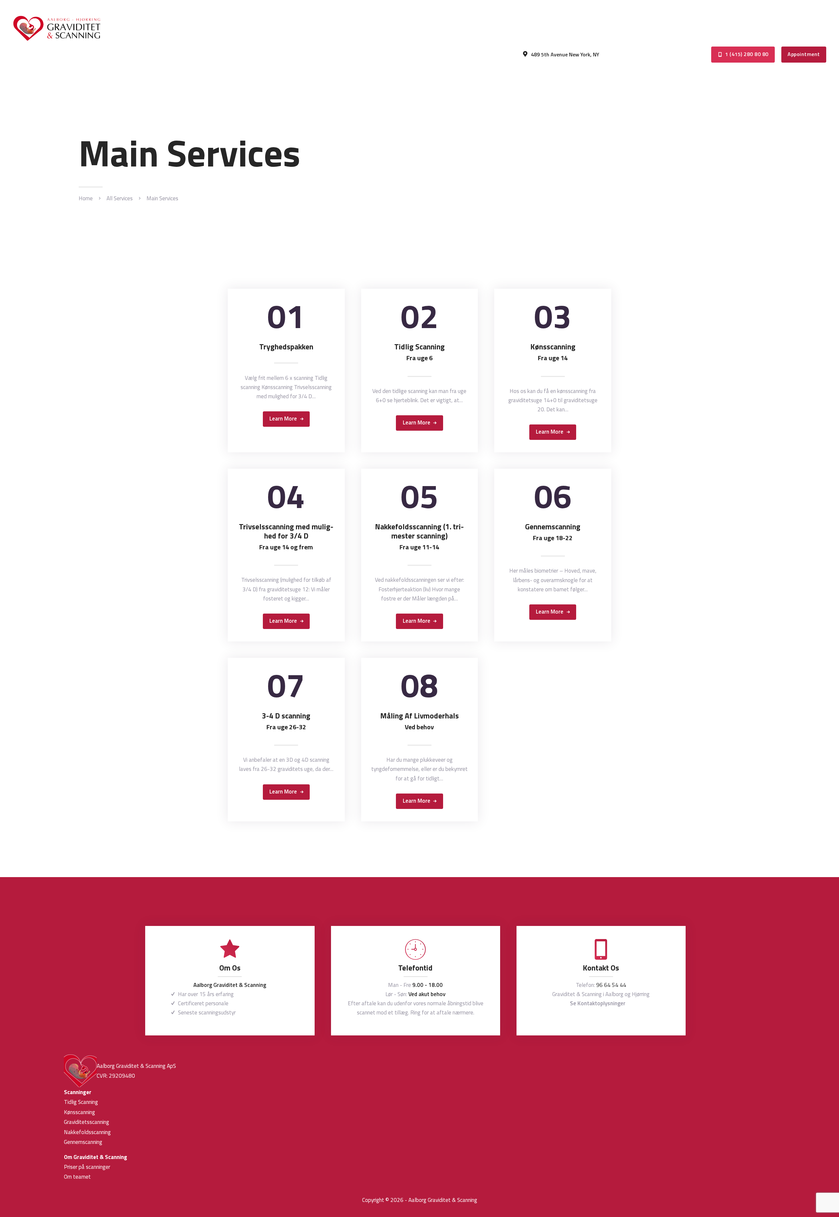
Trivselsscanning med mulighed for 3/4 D (286, 537)
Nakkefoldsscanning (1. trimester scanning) (419, 537)
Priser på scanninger (87, 1167)
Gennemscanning (552, 532)
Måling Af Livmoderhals (419, 721)
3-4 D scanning (286, 721)
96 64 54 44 (611, 985)
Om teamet (77, 1176)
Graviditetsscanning (86, 1122)
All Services (120, 198)
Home (86, 198)
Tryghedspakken (286, 346)
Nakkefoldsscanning (87, 1132)
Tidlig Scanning (419, 352)
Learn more (283, 418)
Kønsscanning (553, 352)
